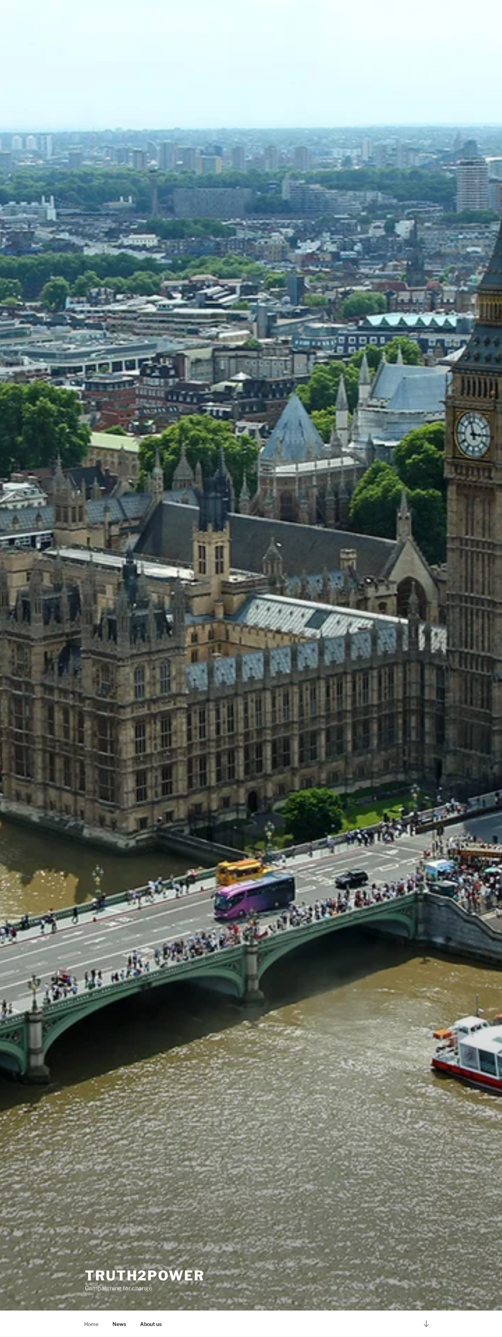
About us (151, 1324)
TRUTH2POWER (145, 1276)
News (119, 1324)
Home (91, 1324)
